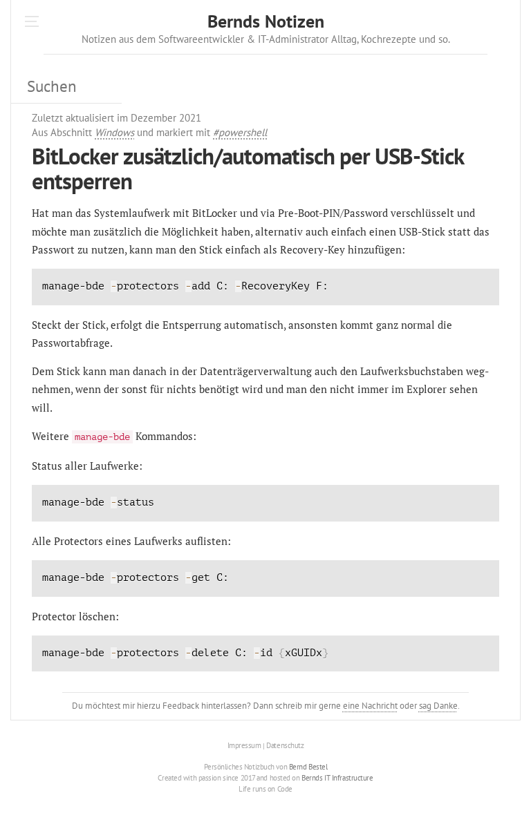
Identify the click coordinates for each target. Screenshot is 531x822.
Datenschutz (285, 746)
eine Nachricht (370, 705)
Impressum (244, 746)
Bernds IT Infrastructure (337, 778)
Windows (114, 132)
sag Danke (438, 705)
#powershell (240, 132)
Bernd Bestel (308, 767)
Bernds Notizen (265, 21)
